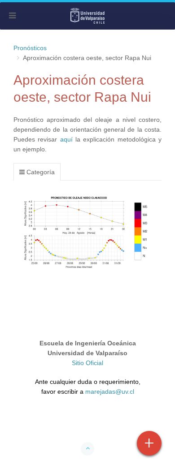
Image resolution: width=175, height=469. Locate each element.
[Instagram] (104, 422)
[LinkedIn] (121, 422)
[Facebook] (53, 422)
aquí (66, 139)
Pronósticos (30, 48)
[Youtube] (87, 422)
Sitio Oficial (87, 362)
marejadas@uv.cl (109, 391)
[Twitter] (70, 422)
